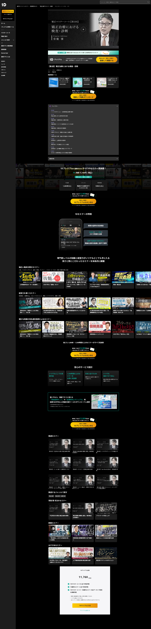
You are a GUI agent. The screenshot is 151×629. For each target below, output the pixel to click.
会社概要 (3, 75)
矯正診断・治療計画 (60, 496)
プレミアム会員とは (85, 610)
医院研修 (3, 49)
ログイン (9, 14)
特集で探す (4, 36)
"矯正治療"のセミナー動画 (46, 6)
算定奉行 (3, 61)
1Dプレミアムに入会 (8, 11)
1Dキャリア (3, 72)
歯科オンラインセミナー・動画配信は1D (27, 6)
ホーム (3, 23)
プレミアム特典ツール (7, 27)
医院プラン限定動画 (7, 46)
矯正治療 (51, 496)
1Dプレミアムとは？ (8, 18)
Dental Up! (4, 53)
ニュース (3, 64)
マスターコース (5, 33)
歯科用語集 (3, 67)
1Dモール (3, 69)
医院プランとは (5, 57)
